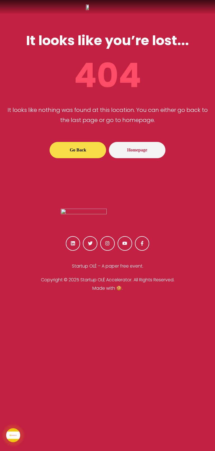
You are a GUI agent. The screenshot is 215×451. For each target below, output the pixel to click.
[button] (78, 150)
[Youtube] (125, 243)
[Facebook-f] (142, 243)
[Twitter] (90, 243)
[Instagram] (107, 243)
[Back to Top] (183, 431)
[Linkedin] (73, 243)
